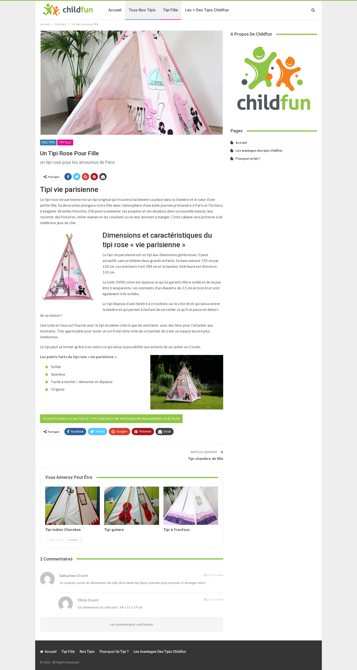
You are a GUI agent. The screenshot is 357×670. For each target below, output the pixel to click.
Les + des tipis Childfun (207, 10)
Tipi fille (170, 10)
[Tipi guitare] (131, 506)
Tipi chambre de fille (205, 459)
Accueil (114, 10)
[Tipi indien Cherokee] (72, 506)
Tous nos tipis (142, 10)
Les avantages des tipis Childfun (259, 150)
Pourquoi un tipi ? (248, 158)
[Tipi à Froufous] (190, 506)
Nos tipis (48, 142)
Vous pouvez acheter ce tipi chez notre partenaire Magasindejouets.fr (111, 419)
